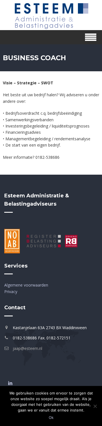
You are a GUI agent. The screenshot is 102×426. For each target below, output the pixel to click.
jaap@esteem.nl (27, 348)
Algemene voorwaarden (26, 285)
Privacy (10, 291)
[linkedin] (10, 383)
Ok (51, 417)
